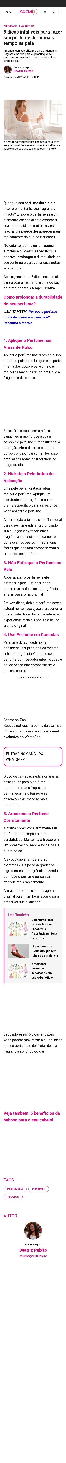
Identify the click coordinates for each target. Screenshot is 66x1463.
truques (13, 1196)
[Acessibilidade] (8, 12)
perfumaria (15, 1189)
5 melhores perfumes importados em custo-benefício (42, 970)
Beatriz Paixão (23, 71)
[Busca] (53, 12)
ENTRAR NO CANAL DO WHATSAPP (24, 757)
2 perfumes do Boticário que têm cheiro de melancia (45, 951)
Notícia (27, 26)
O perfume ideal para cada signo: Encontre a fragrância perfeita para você (44, 929)
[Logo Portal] (28, 12)
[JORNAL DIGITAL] (45, 12)
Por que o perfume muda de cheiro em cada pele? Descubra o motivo (30, 317)
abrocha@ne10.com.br (33, 1256)
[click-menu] (59, 12)
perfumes (38, 1189)
